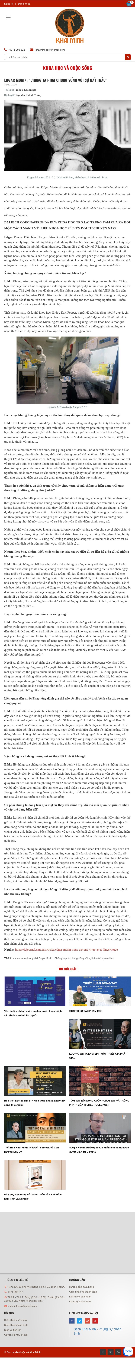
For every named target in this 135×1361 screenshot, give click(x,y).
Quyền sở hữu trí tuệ (15, 1334)
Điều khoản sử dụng (15, 1320)
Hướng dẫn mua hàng (81, 1286)
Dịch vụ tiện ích (12, 1329)
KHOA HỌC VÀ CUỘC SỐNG (67, 67)
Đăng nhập (24, 3)
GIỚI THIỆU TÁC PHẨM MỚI (85, 1011)
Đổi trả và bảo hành (80, 1296)
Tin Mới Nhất (67, 969)
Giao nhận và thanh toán (83, 1291)
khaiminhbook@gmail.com (50, 49)
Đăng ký (8, 3)
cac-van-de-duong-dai (25, 958)
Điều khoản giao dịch (16, 1325)
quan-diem (108, 958)
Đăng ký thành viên (80, 1301)
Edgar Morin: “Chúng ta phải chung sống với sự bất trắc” (69, 958)
